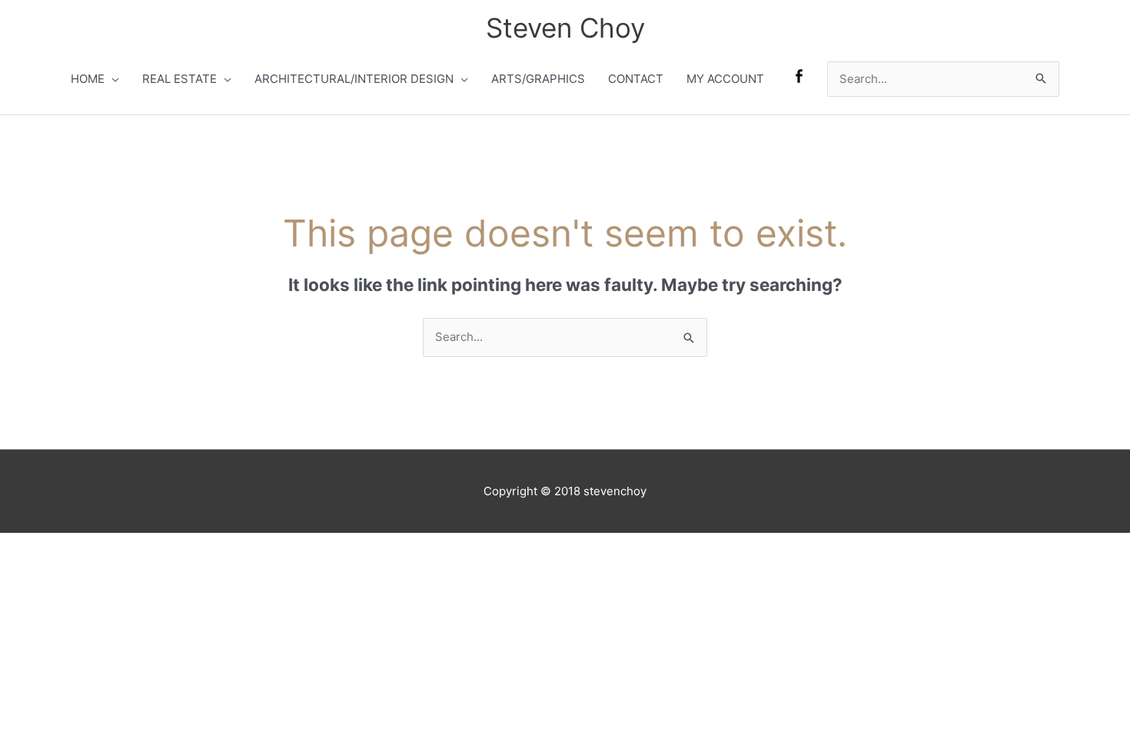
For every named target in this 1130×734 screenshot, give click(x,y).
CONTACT (635, 78)
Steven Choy (565, 28)
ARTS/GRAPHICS (538, 78)
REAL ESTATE (179, 78)
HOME (88, 78)
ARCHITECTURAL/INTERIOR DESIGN (354, 78)
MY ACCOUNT (725, 78)
